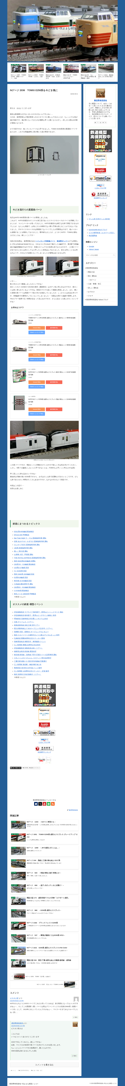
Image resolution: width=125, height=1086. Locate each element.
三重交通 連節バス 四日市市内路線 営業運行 (30, 661)
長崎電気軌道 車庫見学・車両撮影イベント (30, 642)
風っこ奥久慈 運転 (21, 551)
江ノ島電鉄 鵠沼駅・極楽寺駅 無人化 (27, 664)
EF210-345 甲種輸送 (21, 535)
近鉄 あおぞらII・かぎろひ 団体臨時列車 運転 (31, 541)
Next (116, 72)
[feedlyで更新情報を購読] (48, 804)
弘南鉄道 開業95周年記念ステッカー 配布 (29, 638)
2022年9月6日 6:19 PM (17, 1000)
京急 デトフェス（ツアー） (24, 622)
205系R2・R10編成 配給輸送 (25, 587)
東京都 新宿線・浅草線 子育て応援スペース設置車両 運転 (35, 655)
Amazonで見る (37, 327)
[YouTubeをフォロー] (44, 804)
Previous (9, 72)
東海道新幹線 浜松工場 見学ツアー (27, 625)
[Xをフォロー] (40, 804)
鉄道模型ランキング (44, 752)
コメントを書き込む (44, 1065)
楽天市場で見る (54, 327)
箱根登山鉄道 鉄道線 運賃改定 (25, 651)
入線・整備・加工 (16, 767)
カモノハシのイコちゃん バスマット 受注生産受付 (32, 658)
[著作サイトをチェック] (36, 804)
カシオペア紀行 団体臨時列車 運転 (27, 545)
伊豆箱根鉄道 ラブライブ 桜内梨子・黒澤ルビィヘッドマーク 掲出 (38, 612)
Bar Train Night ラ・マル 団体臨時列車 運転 (30, 538)
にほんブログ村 (44, 742)
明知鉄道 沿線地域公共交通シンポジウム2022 (31, 619)
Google (91, 246)
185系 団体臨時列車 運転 (23, 548)
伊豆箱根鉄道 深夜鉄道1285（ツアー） (28, 648)
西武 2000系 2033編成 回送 (24, 574)
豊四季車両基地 (17, 1023)
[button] (114, 255)
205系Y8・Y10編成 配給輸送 (24, 564)
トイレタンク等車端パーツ (45, 241)
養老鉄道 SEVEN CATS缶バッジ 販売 (28, 668)
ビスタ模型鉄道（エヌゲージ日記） (102, 233)
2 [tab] (64, 83)
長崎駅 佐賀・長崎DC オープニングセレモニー (31, 632)
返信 (76, 1017)
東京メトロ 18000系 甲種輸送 (25, 594)
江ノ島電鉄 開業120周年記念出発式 (27, 645)
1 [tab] (61, 83)
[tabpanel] (18, 71)
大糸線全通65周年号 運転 (23, 584)
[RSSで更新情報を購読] (53, 804)
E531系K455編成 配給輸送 (24, 531)
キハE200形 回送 (20, 571)
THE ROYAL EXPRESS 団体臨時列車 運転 (30, 558)
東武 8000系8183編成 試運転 (25, 561)
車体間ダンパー (62, 241)
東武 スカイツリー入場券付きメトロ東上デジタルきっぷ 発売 (36, 635)
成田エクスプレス (35, 767)
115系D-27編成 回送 (21, 568)
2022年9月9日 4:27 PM (18, 1026)
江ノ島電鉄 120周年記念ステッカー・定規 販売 (31, 671)
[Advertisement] (44, 100)
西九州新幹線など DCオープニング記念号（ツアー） (33, 628)
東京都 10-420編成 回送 (23, 581)
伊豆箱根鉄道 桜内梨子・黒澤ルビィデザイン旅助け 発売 (35, 615)
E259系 (26, 767)
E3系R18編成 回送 (21, 577)
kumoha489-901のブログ (98, 230)
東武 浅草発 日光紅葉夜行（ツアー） (27, 674)
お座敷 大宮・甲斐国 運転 (23, 554)
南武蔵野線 (93, 236)
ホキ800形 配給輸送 (21, 591)
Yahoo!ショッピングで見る (36, 332)
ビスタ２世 (14, 998)
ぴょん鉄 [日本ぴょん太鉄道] (99, 219)
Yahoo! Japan (94, 249)
